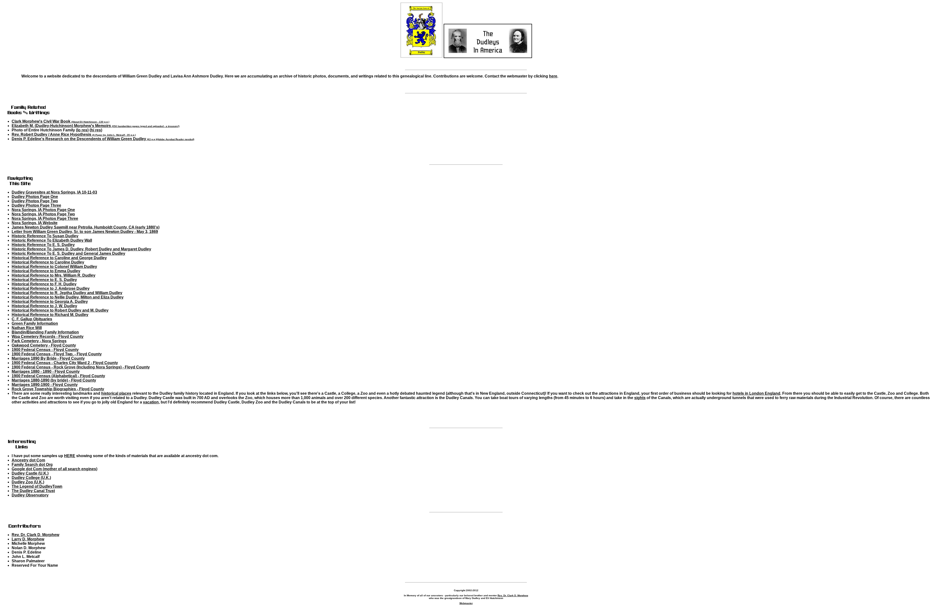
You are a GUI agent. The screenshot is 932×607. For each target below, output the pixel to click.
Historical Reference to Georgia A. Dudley (50, 301)
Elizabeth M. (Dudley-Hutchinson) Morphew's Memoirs (95, 126)
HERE (69, 456)
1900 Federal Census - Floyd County (45, 350)
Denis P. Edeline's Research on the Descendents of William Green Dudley (84, 139)
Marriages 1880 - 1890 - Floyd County (46, 371)
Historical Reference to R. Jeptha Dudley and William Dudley (67, 293)
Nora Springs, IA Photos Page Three (45, 218)
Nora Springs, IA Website (35, 223)
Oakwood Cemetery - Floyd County (44, 345)
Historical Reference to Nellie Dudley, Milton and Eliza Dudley (68, 297)
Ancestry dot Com (28, 460)
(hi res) (96, 130)
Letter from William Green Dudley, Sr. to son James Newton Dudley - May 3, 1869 (85, 232)
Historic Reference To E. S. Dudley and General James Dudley (68, 253)
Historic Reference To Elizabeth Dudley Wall (52, 240)
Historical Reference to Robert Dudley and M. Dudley (60, 310)
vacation (151, 402)
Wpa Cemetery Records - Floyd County (47, 336)
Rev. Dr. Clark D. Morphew (35, 535)
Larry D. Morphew (28, 539)
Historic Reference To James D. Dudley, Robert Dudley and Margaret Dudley (81, 249)
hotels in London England (756, 393)
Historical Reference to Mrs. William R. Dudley (53, 275)
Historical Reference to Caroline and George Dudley (59, 258)
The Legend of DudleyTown (37, 486)
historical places (116, 393)
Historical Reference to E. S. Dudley (44, 280)
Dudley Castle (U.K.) (30, 473)
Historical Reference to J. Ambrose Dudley (51, 288)
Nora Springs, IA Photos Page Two (43, 214)
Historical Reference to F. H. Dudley (44, 284)
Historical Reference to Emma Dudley (46, 271)
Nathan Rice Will (27, 328)
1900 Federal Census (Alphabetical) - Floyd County (58, 376)
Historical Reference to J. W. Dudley (44, 306)
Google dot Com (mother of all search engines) (54, 469)
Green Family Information (35, 323)
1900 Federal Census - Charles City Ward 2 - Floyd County (65, 363)
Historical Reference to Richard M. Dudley (50, 315)
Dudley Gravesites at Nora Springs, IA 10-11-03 (54, 192)
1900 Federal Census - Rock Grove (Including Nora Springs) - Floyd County (81, 367)
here (553, 76)
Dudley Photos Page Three (36, 205)
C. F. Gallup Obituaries (32, 319)
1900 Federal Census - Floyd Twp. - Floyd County (57, 354)
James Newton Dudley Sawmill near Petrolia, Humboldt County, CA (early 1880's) (85, 227)
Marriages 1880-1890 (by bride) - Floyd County (54, 380)
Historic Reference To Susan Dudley (45, 236)
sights (640, 398)
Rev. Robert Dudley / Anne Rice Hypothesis (74, 134)
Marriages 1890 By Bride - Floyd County (48, 358)
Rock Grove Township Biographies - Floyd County (58, 389)
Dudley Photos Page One (35, 197)
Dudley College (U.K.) (31, 478)
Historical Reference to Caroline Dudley (48, 262)
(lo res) (82, 130)
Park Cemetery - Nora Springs (39, 341)
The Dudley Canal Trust (33, 491)
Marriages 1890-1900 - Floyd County (45, 385)
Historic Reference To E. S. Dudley (43, 245)
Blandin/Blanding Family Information (45, 332)
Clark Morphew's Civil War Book (60, 121)
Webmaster (466, 603)
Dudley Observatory (30, 495)
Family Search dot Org (32, 464)
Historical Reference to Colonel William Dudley (54, 267)
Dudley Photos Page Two (35, 201)
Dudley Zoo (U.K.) (28, 482)
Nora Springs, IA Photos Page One (43, 210)
